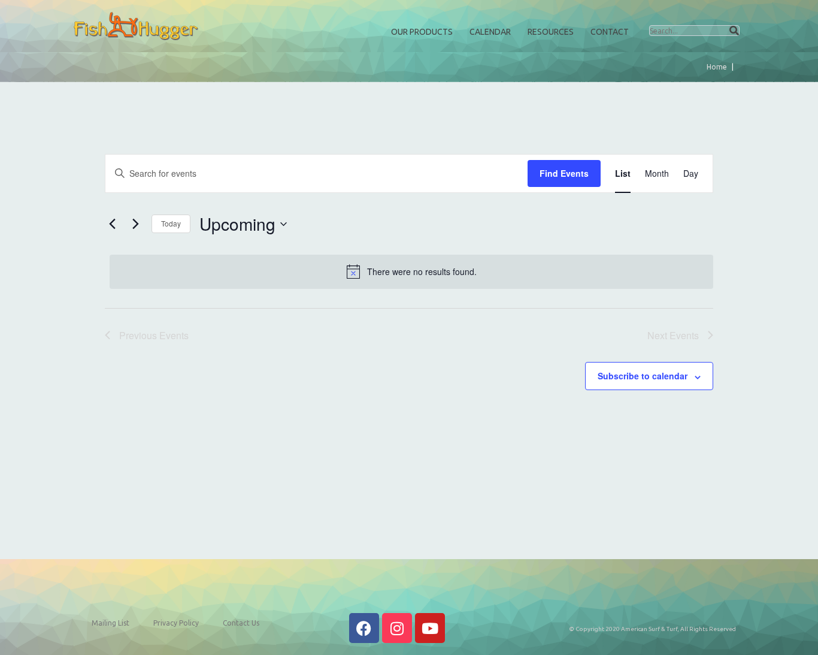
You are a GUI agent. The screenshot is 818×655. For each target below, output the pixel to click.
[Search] (734, 30)
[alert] (411, 271)
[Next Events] (135, 224)
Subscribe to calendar (642, 376)
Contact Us (241, 623)
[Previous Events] (112, 224)
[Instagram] (397, 628)
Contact (609, 32)
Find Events (564, 173)
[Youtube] (430, 628)
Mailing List (110, 623)
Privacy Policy (176, 623)
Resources (551, 32)
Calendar (490, 32)
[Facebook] (364, 628)
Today (171, 223)
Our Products (422, 32)
